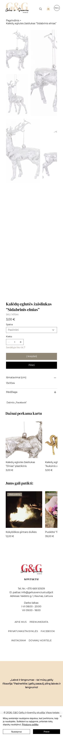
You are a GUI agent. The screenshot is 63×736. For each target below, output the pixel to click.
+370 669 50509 (35, 377)
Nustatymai (16, 731)
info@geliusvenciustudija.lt (37, 381)
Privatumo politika (30, 724)
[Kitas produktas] (53, 228)
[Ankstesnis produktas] (9, 228)
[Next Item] (53, 55)
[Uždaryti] (58, 717)
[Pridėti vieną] (21, 131)
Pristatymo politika (32, 509)
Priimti (46, 731)
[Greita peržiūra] (24, 229)
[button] (48, 8)
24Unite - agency (38, 515)
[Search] (41, 9)
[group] (31, 237)
